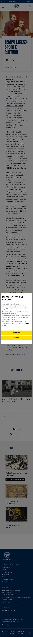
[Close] (30, 295)
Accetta (16, 338)
